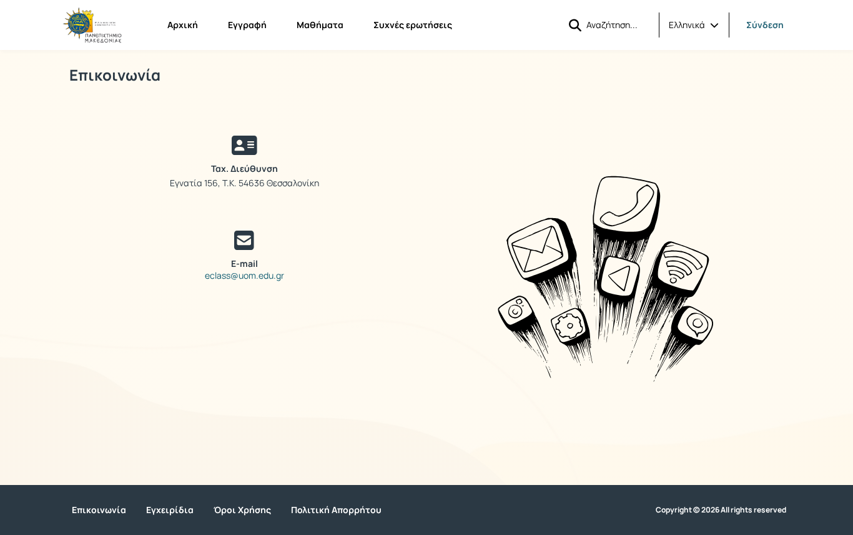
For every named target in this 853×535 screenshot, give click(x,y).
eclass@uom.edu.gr (244, 276)
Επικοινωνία (99, 510)
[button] (694, 25)
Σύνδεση (765, 25)
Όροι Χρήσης (242, 510)
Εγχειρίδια (170, 510)
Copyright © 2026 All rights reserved (721, 510)
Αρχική (182, 25)
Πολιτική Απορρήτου (336, 510)
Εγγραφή (247, 25)
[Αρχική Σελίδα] (92, 25)
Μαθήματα (320, 25)
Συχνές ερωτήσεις (412, 25)
